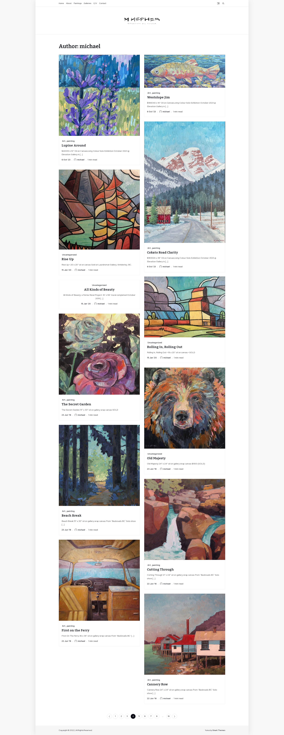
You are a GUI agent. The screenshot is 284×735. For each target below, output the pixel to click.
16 (169, 716)
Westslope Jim (158, 97)
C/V (95, 3)
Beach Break (71, 515)
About (69, 3)
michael (81, 159)
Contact (102, 3)
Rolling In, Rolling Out (164, 347)
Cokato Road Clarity (162, 252)
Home (61, 3)
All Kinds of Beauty (99, 289)
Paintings (78, 3)
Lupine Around (74, 145)
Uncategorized (69, 255)
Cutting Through (160, 569)
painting (71, 141)
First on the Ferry (75, 630)
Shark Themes (218, 730)
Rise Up (68, 259)
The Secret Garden (76, 404)
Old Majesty (156, 458)
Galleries (87, 3)
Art (63, 141)
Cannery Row (157, 684)
